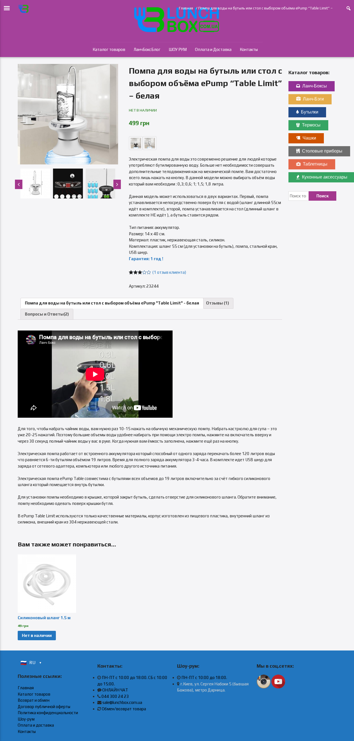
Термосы (311, 125)
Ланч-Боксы (314, 86)
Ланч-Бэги (313, 99)
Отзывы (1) (217, 303)
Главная (186, 8)
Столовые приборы (322, 151)
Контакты (249, 49)
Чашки (309, 138)
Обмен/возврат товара (124, 708)
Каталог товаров (109, 49)
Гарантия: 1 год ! (146, 258)
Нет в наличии (37, 635)
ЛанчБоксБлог (147, 49)
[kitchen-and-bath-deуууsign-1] (68, 114)
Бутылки (309, 112)
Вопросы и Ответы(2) (47, 314)
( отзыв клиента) (169, 272)
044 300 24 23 (115, 696)
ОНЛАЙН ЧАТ (115, 690)
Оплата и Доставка (213, 49)
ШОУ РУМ (178, 49)
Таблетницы (315, 164)
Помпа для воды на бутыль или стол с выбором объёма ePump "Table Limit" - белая (112, 303)
